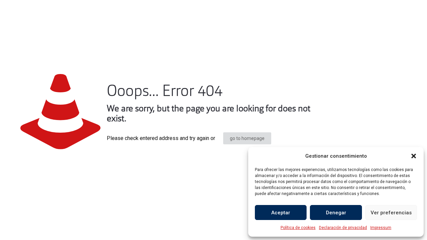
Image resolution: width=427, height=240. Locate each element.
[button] (413, 156)
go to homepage (247, 138)
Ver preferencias (391, 213)
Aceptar (280, 213)
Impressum (380, 227)
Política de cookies (298, 227)
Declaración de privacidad (343, 227)
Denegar (336, 213)
